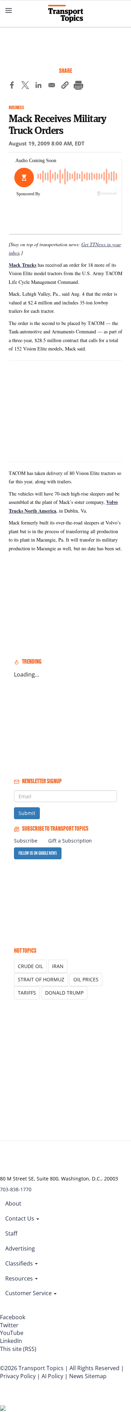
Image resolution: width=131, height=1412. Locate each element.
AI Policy (52, 1376)
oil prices (86, 979)
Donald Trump (64, 992)
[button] (65, 86)
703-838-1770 (15, 1189)
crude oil (30, 966)
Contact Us (20, 1218)
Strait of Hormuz (41, 979)
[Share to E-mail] (51, 86)
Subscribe (25, 840)
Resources (19, 1278)
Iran (58, 966)
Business (16, 108)
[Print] (78, 86)
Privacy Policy (18, 1376)
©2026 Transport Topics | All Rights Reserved (59, 1368)
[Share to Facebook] (12, 86)
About (13, 1203)
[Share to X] (25, 86)
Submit (27, 813)
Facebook (12, 1317)
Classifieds (19, 1263)
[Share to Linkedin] (38, 86)
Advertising (20, 1248)
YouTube (11, 1333)
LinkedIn (11, 1341)
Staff (11, 1233)
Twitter (9, 1325)
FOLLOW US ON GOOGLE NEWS (38, 853)
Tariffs (27, 992)
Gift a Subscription (70, 840)
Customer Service (29, 1293)
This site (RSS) (18, 1349)
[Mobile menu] (8, 10)
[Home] (65, 13)
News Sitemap (88, 1376)
